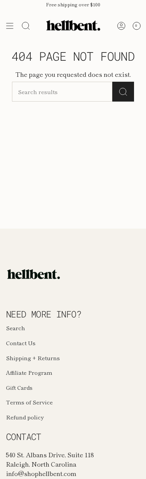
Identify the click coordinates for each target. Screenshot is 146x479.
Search (15, 328)
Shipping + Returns (33, 358)
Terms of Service (29, 402)
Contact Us (21, 343)
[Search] (26, 26)
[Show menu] (9, 26)
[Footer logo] (34, 273)
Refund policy (25, 417)
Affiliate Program (29, 372)
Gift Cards (19, 387)
